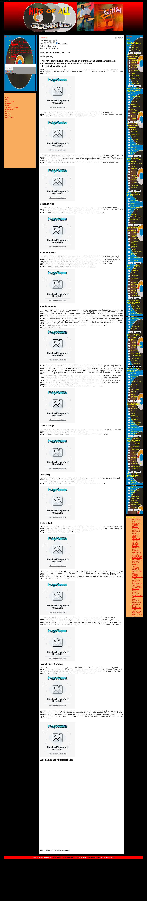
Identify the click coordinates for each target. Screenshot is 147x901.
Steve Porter (135, 496)
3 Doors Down (135, 106)
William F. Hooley (134, 493)
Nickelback (134, 104)
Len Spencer (135, 443)
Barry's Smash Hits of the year (22, 52)
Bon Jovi (134, 187)
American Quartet (134, 414)
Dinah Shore (135, 329)
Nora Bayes (135, 427)
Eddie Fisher (135, 295)
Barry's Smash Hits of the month (22, 50)
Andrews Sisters (136, 313)
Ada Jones (134, 433)
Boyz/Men (134, 147)
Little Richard (135, 278)
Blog (6, 100)
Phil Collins (134, 185)
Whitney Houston (133, 153)
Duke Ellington (135, 361)
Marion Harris (135, 424)
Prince (133, 166)
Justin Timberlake (134, 110)
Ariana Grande (136, 60)
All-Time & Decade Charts (20, 47)
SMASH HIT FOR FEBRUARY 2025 (136, 606)
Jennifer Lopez (136, 112)
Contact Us (15, 54)
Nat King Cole (135, 290)
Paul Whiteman (136, 374)
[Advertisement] (49, 806)
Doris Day (134, 316)
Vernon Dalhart (136, 381)
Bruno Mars (135, 75)
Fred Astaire (135, 350)
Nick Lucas (134, 387)
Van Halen (134, 177)
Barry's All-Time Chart (19, 42)
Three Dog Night (135, 217)
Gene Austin (135, 379)
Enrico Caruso (135, 466)
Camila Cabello (136, 68)
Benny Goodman (134, 340)
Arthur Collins (135, 417)
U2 (132, 171)
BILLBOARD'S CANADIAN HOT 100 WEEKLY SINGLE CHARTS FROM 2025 (137, 565)
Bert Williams (135, 457)
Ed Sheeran (135, 65)
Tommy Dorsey (136, 321)
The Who (134, 255)
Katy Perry (134, 62)
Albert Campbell (136, 463)
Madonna (134, 168)
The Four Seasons (134, 245)
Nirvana (133, 129)
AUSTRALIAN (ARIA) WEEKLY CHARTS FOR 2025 (137, 575)
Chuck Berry (135, 275)
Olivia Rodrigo (136, 50)
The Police (134, 182)
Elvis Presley (135, 270)
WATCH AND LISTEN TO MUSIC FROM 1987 (137, 613)
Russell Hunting (136, 504)
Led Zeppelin (134, 198)
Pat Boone (134, 287)
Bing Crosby (135, 306)
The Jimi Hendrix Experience (136, 252)
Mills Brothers (135, 324)
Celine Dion (134, 144)
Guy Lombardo (136, 355)
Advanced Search (11, 108)
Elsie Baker (134, 455)
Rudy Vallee (135, 389)
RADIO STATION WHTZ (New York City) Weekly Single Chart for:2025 (137, 553)
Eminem (133, 119)
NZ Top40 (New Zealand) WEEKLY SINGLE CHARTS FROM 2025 (137, 598)
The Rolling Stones (134, 235)
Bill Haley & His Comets (136, 285)
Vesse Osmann (136, 507)
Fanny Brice (135, 398)
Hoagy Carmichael (134, 395)
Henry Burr (134, 411)
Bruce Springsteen (135, 174)
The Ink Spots (135, 363)
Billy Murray (134, 408)
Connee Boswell (136, 345)
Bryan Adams (135, 150)
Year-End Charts (17, 45)
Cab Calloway (135, 348)
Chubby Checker (133, 248)
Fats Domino (135, 273)
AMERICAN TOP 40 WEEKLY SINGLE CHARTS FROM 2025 (136, 543)
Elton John (134, 212)
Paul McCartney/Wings (136, 206)
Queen (132, 222)
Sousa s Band (135, 490)
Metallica (134, 137)
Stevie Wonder (135, 219)
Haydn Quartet (136, 422)
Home (13, 40)
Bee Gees (133, 214)
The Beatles (135, 232)
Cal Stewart (134, 468)
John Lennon (134, 209)
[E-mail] (121, 37)
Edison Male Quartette (135, 499)
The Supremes (136, 238)
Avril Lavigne (135, 99)
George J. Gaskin (134, 479)
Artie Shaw (134, 343)
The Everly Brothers (134, 281)
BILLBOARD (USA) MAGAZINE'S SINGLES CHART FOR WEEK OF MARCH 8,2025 (137, 586)
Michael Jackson (136, 163)
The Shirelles (135, 257)
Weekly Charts (16, 49)
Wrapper (8, 104)
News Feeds (9, 102)
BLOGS (14, 57)
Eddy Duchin (135, 358)
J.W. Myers (134, 502)
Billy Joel (134, 180)
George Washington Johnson (135, 484)
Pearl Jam (134, 131)
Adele (133, 73)
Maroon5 (134, 101)
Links (7, 106)
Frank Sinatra (135, 308)
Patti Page (134, 293)
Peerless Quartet (134, 460)
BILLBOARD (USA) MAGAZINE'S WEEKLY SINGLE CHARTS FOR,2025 (137, 525)
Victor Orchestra (136, 452)
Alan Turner (135, 449)
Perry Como (135, 318)
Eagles (132, 203)
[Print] (119, 37)
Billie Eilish (135, 47)
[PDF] (116, 37)
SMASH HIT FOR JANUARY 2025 (136, 534)
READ (13, 56)
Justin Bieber (135, 78)
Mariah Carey (135, 134)
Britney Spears (136, 142)
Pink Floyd (133, 200)
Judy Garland (135, 353)
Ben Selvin (134, 384)
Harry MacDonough (135, 430)
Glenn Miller (135, 311)
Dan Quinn (134, 487)
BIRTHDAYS (15, 59)
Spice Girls (134, 139)
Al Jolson (134, 376)
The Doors (134, 260)
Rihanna (133, 94)
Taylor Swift (135, 83)
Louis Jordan (135, 326)
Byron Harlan (135, 419)
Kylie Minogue (135, 96)
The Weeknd (135, 70)
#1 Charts (14, 44)
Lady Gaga (135, 81)
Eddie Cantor (135, 392)
